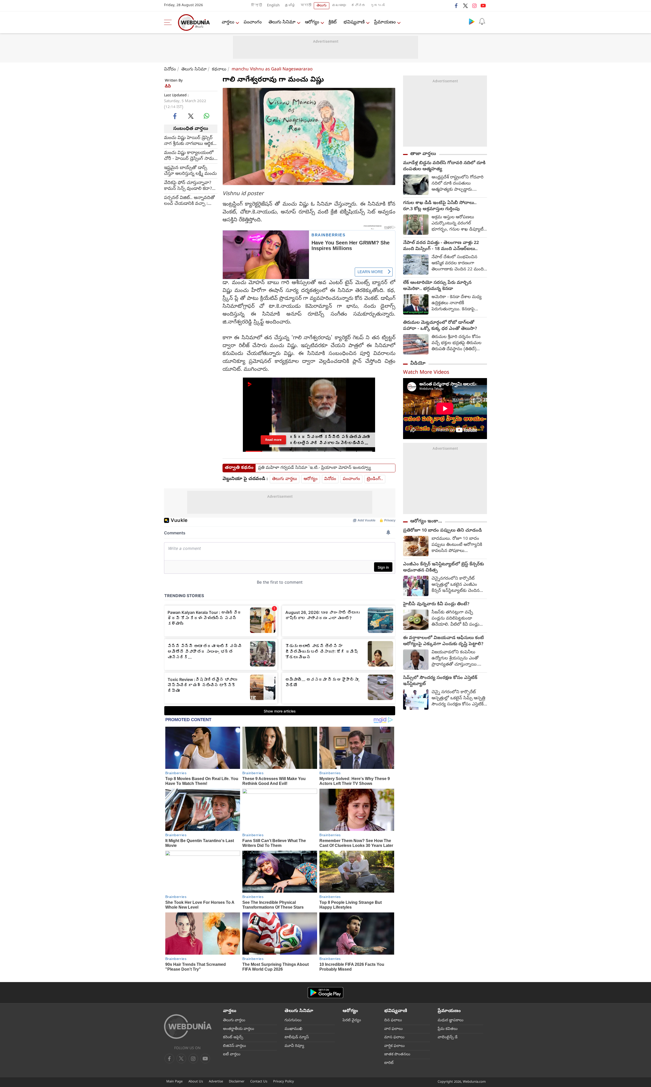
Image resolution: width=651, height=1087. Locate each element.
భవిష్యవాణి (354, 22)
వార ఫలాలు (393, 1029)
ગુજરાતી (378, 5)
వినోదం (170, 69)
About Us (195, 1082)
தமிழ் (290, 5)
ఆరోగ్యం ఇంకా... (426, 521)
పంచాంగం (253, 22)
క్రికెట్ (333, 22)
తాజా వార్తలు (423, 154)
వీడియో (417, 363)
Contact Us (258, 1082)
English (273, 5)
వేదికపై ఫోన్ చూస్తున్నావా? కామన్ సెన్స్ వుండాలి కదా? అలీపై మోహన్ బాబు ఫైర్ (188, 186)
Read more (273, 440)
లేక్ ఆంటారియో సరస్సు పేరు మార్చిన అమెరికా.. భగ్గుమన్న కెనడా (437, 286)
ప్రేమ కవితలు (447, 1029)
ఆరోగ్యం (312, 22)
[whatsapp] (206, 115)
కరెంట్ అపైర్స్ (233, 1037)
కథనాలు (219, 69)
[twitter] (465, 5)
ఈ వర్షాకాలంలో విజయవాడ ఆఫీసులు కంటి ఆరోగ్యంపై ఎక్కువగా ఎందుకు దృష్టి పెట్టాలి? (443, 641)
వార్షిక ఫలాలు (394, 1046)
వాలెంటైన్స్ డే (447, 1037)
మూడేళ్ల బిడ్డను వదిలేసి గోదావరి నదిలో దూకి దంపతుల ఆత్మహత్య (444, 166)
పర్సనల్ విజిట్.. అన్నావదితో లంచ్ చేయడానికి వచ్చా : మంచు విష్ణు (189, 201)
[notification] (482, 21)
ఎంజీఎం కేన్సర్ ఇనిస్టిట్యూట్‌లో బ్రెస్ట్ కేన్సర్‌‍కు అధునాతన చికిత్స (443, 568)
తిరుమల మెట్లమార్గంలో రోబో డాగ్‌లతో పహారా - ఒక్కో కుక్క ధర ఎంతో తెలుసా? (440, 326)
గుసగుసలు (293, 1020)
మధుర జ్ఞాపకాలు (450, 1020)
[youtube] (483, 5)
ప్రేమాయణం (385, 22)
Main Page (174, 1082)
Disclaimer (236, 1082)
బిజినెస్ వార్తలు (234, 1046)
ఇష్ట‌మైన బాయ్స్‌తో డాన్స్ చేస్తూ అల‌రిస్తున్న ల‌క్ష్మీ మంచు (190, 171)
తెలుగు (322, 5)
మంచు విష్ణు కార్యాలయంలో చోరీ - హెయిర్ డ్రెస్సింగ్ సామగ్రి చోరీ (190, 156)
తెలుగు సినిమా (282, 22)
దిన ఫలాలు (393, 1020)
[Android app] (325, 992)
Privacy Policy (283, 1082)
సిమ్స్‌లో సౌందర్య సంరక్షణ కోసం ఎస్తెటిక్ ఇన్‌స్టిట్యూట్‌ (440, 681)
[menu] (169, 22)
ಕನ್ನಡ (358, 5)
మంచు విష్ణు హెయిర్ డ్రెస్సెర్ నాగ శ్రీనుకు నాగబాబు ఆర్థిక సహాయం (188, 141)
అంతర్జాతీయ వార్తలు (238, 1029)
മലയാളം (339, 5)
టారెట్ (389, 1063)
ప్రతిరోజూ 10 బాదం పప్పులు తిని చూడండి (442, 531)
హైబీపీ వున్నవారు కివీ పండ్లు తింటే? (436, 604)
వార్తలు (228, 22)
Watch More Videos (426, 372)
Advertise (216, 1082)
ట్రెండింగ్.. (375, 479)
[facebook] (456, 5)
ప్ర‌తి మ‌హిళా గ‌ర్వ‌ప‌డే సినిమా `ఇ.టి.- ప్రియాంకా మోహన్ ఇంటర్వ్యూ (314, 468)
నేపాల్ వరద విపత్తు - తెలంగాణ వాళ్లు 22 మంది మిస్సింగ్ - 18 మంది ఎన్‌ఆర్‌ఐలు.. (441, 246)
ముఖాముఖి (293, 1029)
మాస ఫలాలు (394, 1037)
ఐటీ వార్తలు (231, 1054)
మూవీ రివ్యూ (294, 1046)
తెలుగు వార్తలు (284, 479)
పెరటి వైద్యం (352, 1020)
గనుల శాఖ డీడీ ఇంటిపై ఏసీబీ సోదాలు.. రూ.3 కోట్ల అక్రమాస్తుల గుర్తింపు (440, 206)
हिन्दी (256, 5)
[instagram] (474, 5)
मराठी (306, 5)
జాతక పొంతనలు (397, 1054)
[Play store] (472, 21)
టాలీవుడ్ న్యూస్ (297, 1037)
